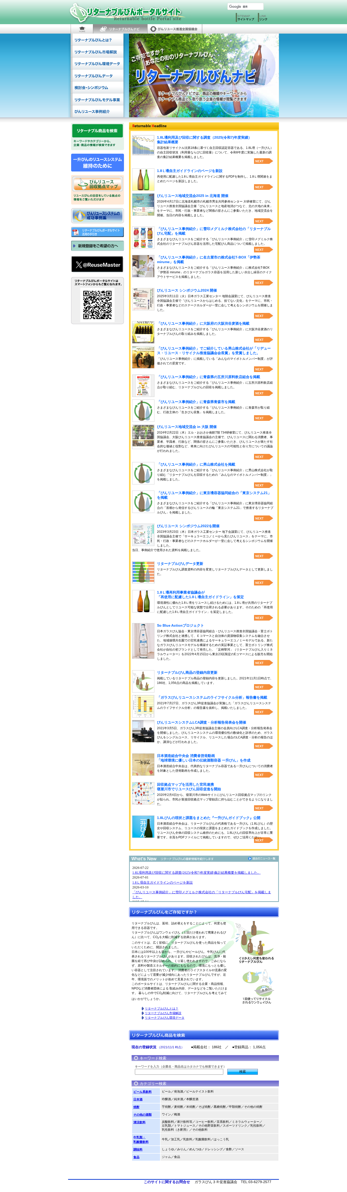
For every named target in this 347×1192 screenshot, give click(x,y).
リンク (267, 18)
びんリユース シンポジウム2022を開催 (188, 526)
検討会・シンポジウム (97, 87)
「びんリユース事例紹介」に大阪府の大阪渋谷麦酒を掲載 (203, 323)
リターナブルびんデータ (97, 75)
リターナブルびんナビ (120, 29)
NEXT (259, 161)
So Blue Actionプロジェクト (180, 625)
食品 (136, 1157)
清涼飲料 (139, 1122)
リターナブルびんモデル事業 (97, 99)
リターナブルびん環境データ (97, 63)
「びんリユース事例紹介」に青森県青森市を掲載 (196, 402)
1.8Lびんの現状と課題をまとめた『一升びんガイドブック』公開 (208, 818)
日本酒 (138, 1099)
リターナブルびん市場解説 (97, 52)
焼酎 (136, 1107)
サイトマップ (245, 18)
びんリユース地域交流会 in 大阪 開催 (187, 427)
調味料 (138, 1149)
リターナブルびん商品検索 (97, 130)
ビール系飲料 (142, 1092)
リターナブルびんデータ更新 (180, 564)
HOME (82, 29)
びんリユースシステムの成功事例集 (97, 215)
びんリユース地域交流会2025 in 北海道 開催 (192, 196)
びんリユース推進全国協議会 (174, 29)
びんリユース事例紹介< (97, 111)
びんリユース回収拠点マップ (97, 183)
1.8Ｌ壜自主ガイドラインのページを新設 (190, 171)
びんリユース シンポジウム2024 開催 (187, 290)
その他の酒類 (142, 1114)
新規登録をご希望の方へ (97, 246)
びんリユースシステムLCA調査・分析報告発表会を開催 (201, 722)
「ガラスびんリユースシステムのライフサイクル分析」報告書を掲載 (212, 697)
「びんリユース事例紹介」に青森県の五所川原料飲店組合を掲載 (208, 377)
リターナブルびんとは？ (97, 40)
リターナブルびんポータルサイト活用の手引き (97, 232)
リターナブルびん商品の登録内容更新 (187, 672)
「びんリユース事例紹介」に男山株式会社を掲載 (196, 464)
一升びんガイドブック (97, 162)
